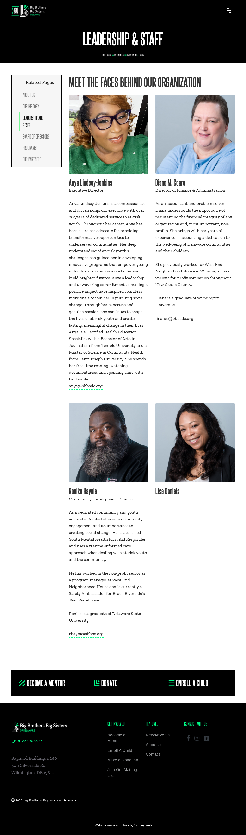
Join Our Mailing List (122, 773)
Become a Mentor (116, 738)
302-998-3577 (30, 741)
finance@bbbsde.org (174, 318)
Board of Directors (36, 136)
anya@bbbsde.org (86, 385)
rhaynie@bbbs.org (86, 633)
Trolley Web (143, 825)
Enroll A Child (119, 750)
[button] (188, 737)
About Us (29, 95)
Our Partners (32, 159)
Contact (153, 754)
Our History (31, 106)
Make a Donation (122, 760)
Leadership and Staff (33, 121)
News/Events (158, 735)
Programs (30, 148)
